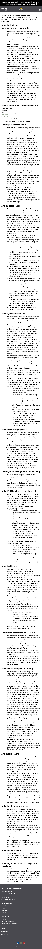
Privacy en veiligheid (7, 921)
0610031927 (5, 115)
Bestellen (4, 906)
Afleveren (4, 910)
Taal (16, 940)
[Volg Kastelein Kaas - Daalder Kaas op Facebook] (2, 935)
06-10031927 (5, 897)
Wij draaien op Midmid (21, 946)
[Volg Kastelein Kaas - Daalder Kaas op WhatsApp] (7, 935)
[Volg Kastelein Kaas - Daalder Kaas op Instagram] (4, 935)
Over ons (4, 919)
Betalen (3, 908)
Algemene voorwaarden (9, 924)
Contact (3, 913)
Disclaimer (4, 926)
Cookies (4, 928)
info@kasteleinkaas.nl (8, 117)
